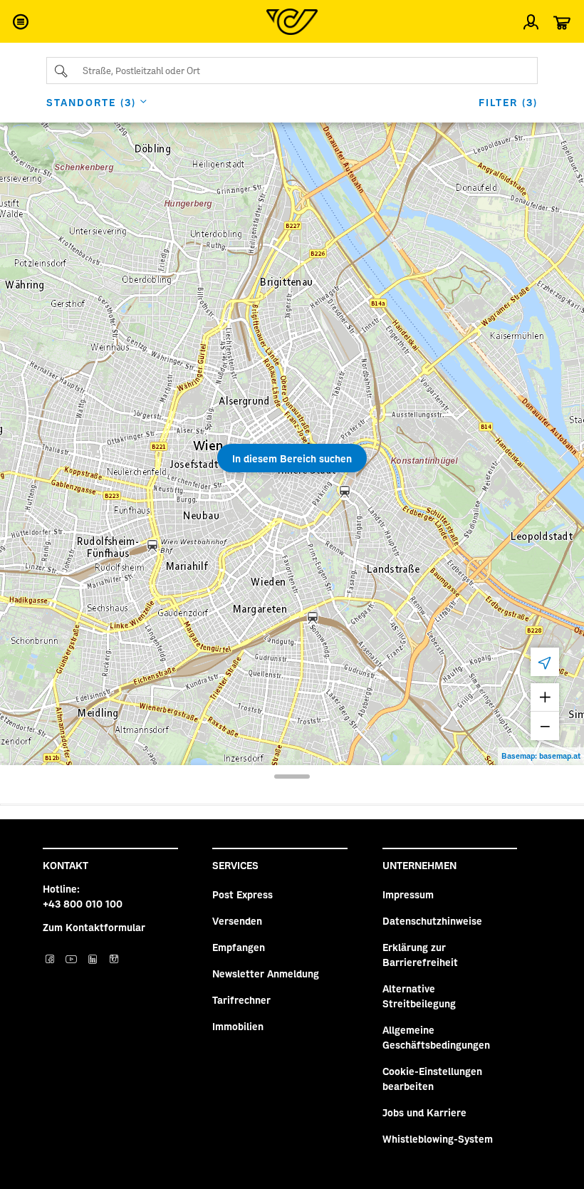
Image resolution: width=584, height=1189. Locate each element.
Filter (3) (508, 102)
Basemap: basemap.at (540, 755)
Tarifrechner (241, 999)
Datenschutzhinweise (432, 920)
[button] (19, 21)
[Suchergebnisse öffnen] (292, 776)
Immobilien (238, 1026)
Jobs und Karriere (424, 1112)
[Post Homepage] (292, 22)
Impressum (408, 894)
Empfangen (238, 947)
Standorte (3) (91, 102)
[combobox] (292, 70)
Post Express (242, 894)
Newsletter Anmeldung (265, 973)
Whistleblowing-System (437, 1138)
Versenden (237, 920)
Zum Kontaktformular (94, 927)
